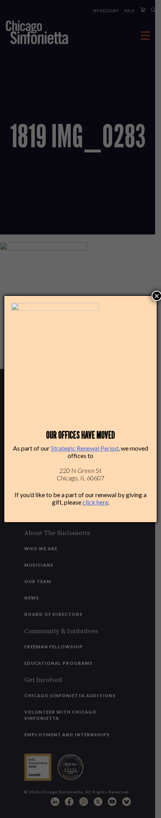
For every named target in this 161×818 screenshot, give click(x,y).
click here (95, 502)
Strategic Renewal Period (84, 448)
